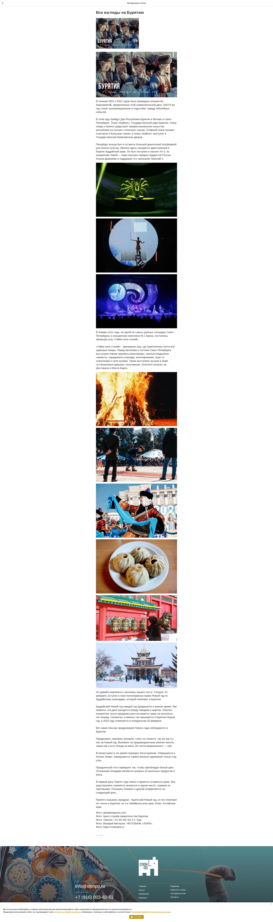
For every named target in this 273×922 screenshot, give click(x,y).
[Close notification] (271, 904)
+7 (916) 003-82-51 (94, 897)
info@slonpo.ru (90, 886)
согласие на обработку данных (67, 912)
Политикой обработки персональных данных (151, 912)
